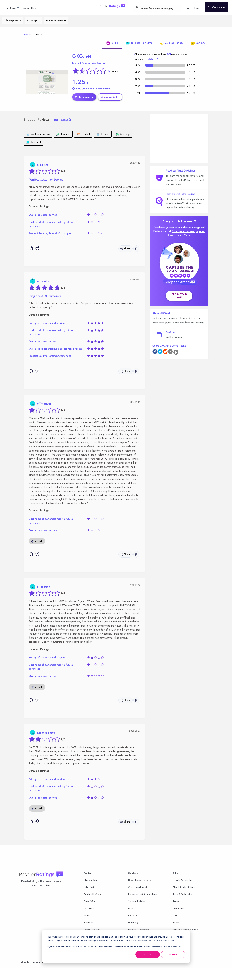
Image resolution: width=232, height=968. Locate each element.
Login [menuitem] (196, 7)
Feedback (88, 922)
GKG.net (81, 56)
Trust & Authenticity (183, 894)
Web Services (98, 63)
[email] (170, 352)
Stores (27, 34)
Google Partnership (182, 880)
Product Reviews (92, 894)
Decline (173, 954)
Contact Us (178, 908)
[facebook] (155, 352)
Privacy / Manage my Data (185, 929)
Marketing (133, 922)
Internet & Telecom (81, 63)
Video (87, 915)
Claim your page (179, 296)
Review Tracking (92, 929)
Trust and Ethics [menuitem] (29, 7)
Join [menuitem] (187, 7)
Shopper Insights (136, 901)
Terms (176, 901)
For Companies (216, 7)
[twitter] (160, 352)
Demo (131, 908)
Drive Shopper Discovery (140, 880)
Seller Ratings (90, 887)
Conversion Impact (137, 887)
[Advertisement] (179, 138)
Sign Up (176, 922)
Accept (147, 954)
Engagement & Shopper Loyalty (143, 894)
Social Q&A (89, 901)
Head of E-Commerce (138, 929)
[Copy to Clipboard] (175, 352)
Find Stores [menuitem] (11, 7)
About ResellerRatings (184, 887)
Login (175, 915)
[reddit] (165, 352)
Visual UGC (89, 908)
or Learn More (181, 235)
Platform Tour (91, 880)
